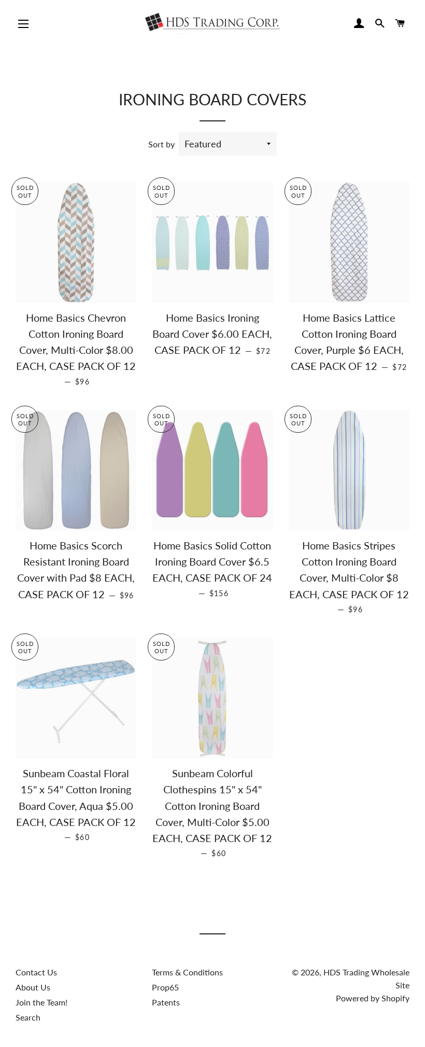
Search (28, 1017)
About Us (33, 987)
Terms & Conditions (187, 972)
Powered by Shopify (372, 998)
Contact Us (36, 972)
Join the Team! (41, 1002)
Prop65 (165, 987)
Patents (166, 1002)
